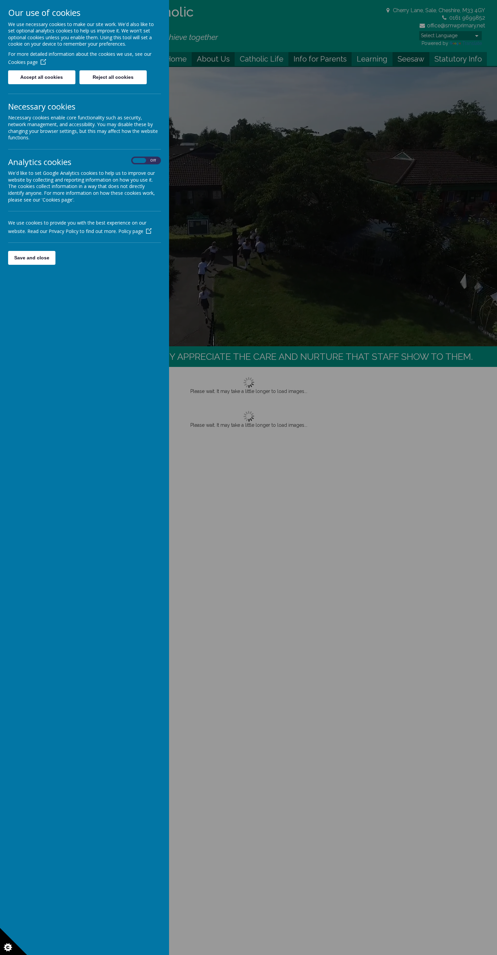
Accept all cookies (41, 77)
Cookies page (23, 62)
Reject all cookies (113, 77)
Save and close (31, 257)
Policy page (130, 231)
